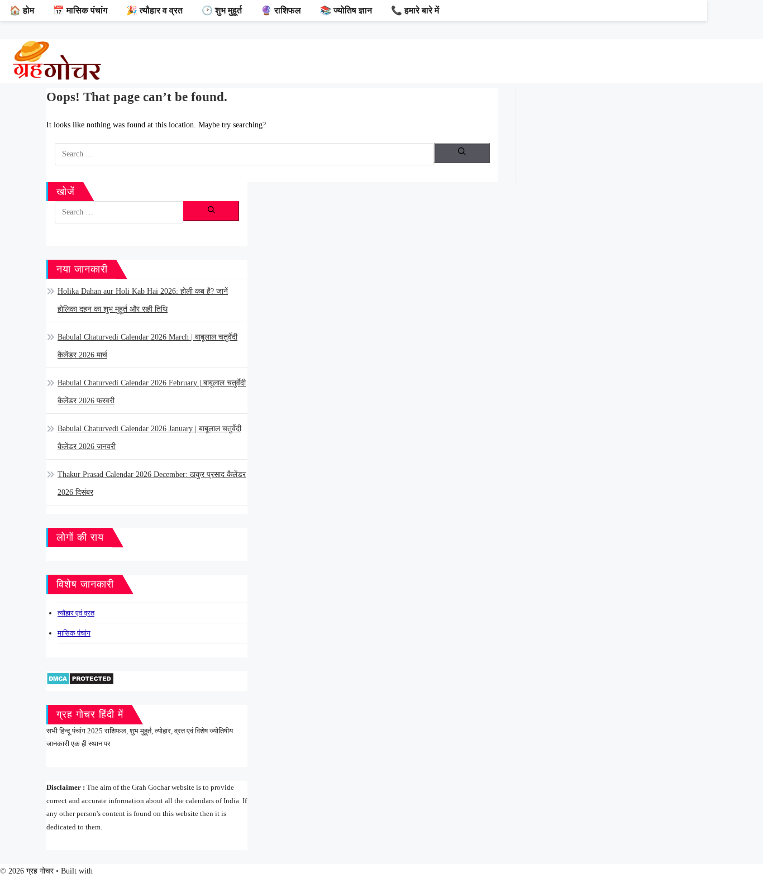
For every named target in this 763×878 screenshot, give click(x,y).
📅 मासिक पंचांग (80, 10)
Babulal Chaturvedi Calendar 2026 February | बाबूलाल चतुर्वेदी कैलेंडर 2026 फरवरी (152, 392)
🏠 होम (21, 10)
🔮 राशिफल (281, 10)
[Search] (462, 153)
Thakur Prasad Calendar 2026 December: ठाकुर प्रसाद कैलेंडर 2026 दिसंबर (152, 483)
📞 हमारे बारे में (415, 10)
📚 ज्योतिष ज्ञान (346, 10)
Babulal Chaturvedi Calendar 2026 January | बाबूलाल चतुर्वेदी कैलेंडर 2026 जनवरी (149, 437)
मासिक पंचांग (74, 633)
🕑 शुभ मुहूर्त (222, 10)
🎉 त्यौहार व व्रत (154, 10)
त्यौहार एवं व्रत (76, 613)
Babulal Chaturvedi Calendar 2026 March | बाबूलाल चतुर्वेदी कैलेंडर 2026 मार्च (147, 346)
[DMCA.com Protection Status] (80, 678)
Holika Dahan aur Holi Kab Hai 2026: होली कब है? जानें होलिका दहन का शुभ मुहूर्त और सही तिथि (143, 300)
